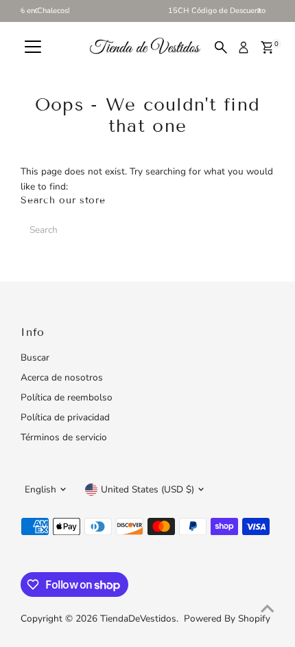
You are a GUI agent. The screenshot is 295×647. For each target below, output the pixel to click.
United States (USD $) (147, 489)
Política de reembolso (67, 397)
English (40, 489)
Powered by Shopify (227, 618)
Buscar (35, 357)
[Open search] (221, 47)
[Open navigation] (33, 47)
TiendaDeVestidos (138, 618)
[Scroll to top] (267, 609)
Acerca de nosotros (62, 377)
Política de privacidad (65, 417)
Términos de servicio (64, 437)
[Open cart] (267, 47)
